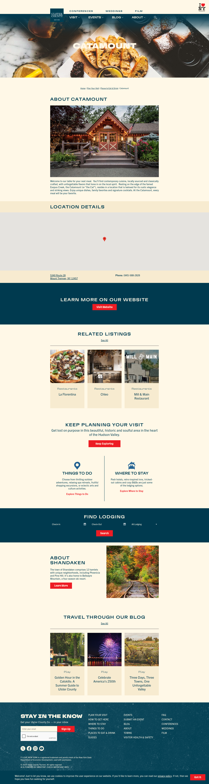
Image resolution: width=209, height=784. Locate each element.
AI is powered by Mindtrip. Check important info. (45, 767)
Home (82, 88)
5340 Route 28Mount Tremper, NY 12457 (64, 277)
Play (67, 671)
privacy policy (165, 775)
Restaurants (67, 388)
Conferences (81, 11)
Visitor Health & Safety (138, 737)
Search (104, 533)
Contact (167, 719)
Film (139, 11)
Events (94, 17)
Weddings (114, 11)
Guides (92, 737)
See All (104, 340)
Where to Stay (97, 723)
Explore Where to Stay (131, 490)
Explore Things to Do (77, 493)
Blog (116, 17)
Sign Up (66, 729)
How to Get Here (98, 719)
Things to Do (96, 728)
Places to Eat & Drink (109, 88)
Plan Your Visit (93, 88)
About (137, 17)
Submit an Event (134, 719)
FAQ (164, 714)
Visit (73, 17)
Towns (128, 732)
